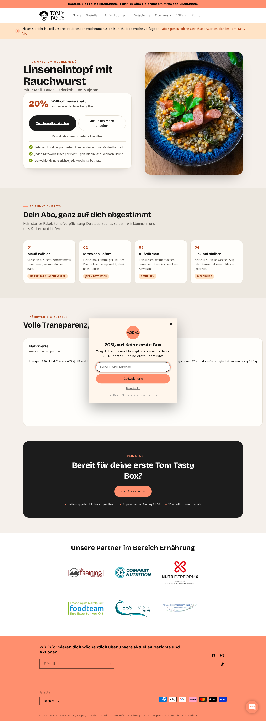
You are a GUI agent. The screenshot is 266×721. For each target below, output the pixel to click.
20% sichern (133, 379)
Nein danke (133, 388)
